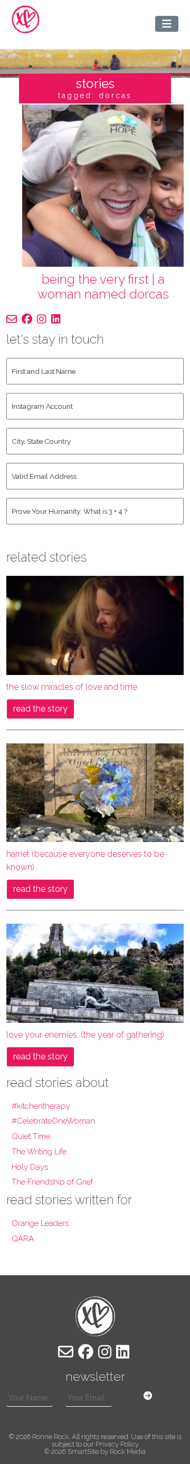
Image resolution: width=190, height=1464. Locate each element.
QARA (23, 1238)
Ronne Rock (50, 1437)
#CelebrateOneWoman (53, 1121)
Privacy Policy (117, 1444)
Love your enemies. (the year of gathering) (85, 1035)
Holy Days (30, 1167)
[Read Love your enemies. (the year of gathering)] (95, 973)
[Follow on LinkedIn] (56, 319)
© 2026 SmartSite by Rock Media (95, 1452)
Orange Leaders (40, 1223)
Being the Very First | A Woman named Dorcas (103, 286)
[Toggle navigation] (166, 24)
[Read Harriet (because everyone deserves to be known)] (95, 792)
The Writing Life (39, 1151)
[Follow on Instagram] (41, 319)
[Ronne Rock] (26, 19)
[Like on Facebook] (27, 319)
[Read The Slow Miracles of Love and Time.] (95, 624)
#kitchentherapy (41, 1106)
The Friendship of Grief (52, 1182)
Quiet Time (31, 1136)
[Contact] (11, 319)
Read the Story (40, 709)
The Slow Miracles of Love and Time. (72, 687)
